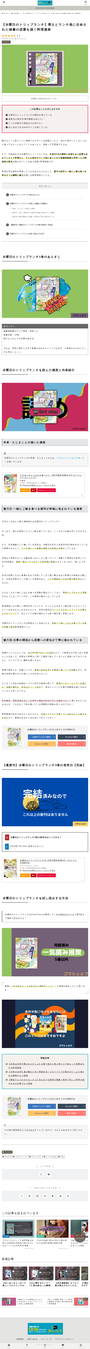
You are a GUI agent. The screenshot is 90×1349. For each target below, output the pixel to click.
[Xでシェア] (41, 1174)
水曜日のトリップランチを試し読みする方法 (27, 234)
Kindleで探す (71, 737)
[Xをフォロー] (21, 1196)
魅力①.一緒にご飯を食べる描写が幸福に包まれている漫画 (33, 212)
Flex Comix (37, 1157)
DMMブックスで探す (42, 737)
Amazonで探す (42, 744)
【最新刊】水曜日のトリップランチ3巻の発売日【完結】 (32, 225)
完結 (62, 1157)
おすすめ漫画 (51, 1157)
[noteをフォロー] (45, 1196)
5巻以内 (8, 1157)
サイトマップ (46, 1339)
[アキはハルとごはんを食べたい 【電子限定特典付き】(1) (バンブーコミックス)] (10, 483)
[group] (15, 1277)
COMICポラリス (66, 914)
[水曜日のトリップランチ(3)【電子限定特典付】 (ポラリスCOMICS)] (10, 868)
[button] (84, 1277)
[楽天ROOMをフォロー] (52, 1196)
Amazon (25, 490)
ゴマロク (30, 1130)
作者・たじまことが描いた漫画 (23, 208)
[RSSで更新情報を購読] (68, 1196)
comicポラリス (21, 1157)
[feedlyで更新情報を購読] (60, 1196)
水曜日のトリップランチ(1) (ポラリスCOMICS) (51, 730)
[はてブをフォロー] (29, 1196)
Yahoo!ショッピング (46, 490)
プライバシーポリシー (64, 1339)
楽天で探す (72, 744)
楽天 (33, 490)
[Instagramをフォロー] (37, 1196)
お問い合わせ (32, 1339)
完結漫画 (8, 1152)
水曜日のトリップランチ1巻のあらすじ (25, 195)
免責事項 (20, 1339)
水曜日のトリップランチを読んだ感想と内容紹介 (29, 203)
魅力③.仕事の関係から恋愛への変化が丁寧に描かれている (33, 217)
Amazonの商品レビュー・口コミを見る (38, 485)
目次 (41, 186)
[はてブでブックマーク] (49, 1174)
